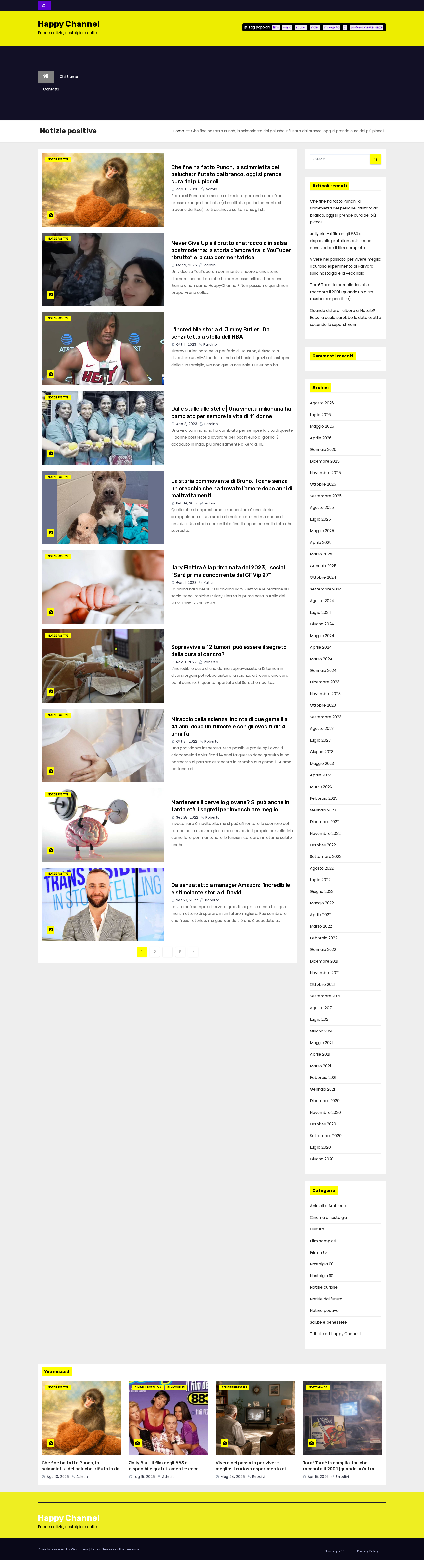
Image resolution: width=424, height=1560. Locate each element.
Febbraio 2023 (323, 798)
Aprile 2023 (320, 775)
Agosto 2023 (322, 728)
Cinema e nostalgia (328, 1217)
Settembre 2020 (326, 1136)
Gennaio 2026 (323, 449)
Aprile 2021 (320, 1054)
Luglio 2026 (320, 415)
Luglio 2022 (320, 880)
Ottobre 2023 (323, 705)
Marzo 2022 (321, 926)
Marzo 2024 (321, 659)
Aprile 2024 (321, 647)
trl (345, 27)
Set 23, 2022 (187, 900)
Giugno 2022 (321, 891)
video (315, 27)
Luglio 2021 (320, 1019)
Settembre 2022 (325, 856)
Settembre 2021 (325, 996)
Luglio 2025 (320, 519)
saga (287, 27)
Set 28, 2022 (187, 817)
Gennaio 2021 (322, 1089)
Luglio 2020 (320, 1147)
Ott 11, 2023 (186, 344)
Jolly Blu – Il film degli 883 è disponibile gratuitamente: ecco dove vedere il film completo (340, 241)
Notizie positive (58, 159)
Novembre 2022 (325, 833)
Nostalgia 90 (321, 1275)
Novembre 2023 (325, 694)
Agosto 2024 (322, 600)
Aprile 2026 (320, 438)
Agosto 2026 (322, 403)
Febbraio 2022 (323, 938)
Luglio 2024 (320, 612)
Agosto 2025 (322, 507)
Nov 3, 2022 (186, 662)
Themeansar (129, 1549)
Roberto (210, 662)
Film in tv (318, 1252)
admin (211, 189)
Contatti (51, 89)
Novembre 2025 (325, 473)
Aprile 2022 (320, 915)
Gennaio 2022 (323, 949)
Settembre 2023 (325, 717)
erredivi (258, 1476)
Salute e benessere (328, 1322)
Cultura (317, 1229)
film (276, 27)
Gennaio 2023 (323, 810)
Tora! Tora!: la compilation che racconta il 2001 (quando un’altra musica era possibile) (341, 292)
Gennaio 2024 (323, 670)
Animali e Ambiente (328, 1206)
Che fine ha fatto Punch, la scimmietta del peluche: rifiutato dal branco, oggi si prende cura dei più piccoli (226, 174)
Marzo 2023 (321, 787)
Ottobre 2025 (323, 484)
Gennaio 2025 (323, 566)
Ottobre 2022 (323, 845)
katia (207, 582)
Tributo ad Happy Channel (335, 1334)
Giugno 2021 (321, 1031)
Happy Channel (69, 24)
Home (178, 130)
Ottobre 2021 (322, 984)
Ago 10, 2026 (187, 189)
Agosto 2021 (321, 1008)
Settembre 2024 (326, 589)
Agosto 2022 (322, 868)
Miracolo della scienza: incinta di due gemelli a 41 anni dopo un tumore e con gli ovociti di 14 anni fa (229, 726)
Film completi (323, 1241)
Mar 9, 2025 (186, 265)
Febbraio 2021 (323, 1077)
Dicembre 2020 (325, 1101)
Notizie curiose (324, 1287)
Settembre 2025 (326, 496)
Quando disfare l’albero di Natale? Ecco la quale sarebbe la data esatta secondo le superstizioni (345, 317)
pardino (209, 344)
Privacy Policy (368, 1551)
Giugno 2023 (321, 752)
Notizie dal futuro (326, 1299)
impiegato (331, 27)
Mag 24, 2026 (233, 1476)
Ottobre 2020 (323, 1124)
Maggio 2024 (322, 636)
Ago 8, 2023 (186, 423)
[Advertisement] (238, 83)
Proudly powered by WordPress (63, 1549)
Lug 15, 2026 (144, 1476)
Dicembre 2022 (324, 821)
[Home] (46, 77)
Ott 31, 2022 (186, 741)
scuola (301, 27)
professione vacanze (366, 27)
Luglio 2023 (320, 740)
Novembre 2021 (325, 973)
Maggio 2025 (322, 531)
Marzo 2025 (321, 554)
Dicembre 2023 (324, 682)
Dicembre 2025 (325, 461)
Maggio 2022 (322, 903)
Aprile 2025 (320, 542)
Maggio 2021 (321, 1042)
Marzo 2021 (320, 1066)
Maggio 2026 (322, 426)
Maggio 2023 (322, 763)
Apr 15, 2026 (318, 1476)
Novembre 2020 (325, 1112)
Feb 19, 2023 (187, 503)
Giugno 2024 (322, 624)
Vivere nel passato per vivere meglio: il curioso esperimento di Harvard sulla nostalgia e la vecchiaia (345, 266)
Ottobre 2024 (323, 577)
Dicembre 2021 (324, 961)
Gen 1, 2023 (186, 582)
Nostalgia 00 (322, 1264)
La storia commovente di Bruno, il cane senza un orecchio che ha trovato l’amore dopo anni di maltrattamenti (231, 488)
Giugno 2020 (322, 1159)
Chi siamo (69, 76)
